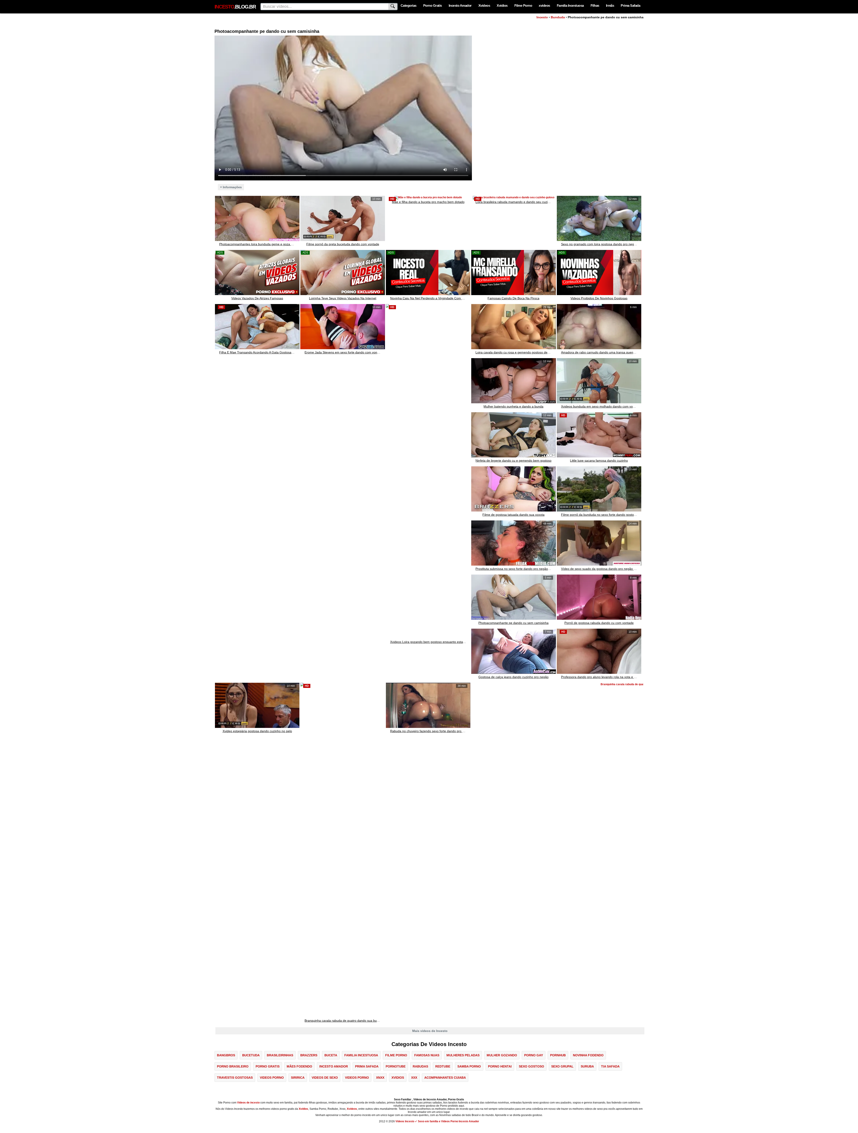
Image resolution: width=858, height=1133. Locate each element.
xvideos (544, 5)
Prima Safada (630, 5)
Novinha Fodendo (588, 1055)
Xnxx (380, 1077)
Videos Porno (272, 1077)
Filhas (595, 5)
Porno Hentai (500, 1066)
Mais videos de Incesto (430, 1031)
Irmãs (610, 5)
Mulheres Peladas (462, 1055)
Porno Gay (533, 1055)
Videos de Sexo (325, 1077)
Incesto (542, 17)
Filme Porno (523, 5)
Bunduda (558, 17)
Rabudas (420, 1066)
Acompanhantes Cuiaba (445, 1077)
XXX (414, 1077)
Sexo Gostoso (531, 1066)
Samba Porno (469, 1066)
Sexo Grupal (562, 1066)
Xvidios (502, 5)
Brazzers (308, 1055)
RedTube (442, 1066)
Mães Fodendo (299, 1066)
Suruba (587, 1066)
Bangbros (226, 1055)
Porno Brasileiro (232, 1066)
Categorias (408, 5)
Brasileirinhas (280, 1055)
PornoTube (396, 1066)
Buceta (330, 1055)
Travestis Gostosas (235, 1077)
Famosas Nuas (426, 1055)
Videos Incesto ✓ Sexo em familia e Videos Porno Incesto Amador (437, 1121)
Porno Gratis (432, 5)
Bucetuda (251, 1055)
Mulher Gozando (502, 1055)
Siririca (298, 1077)
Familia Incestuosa (570, 5)
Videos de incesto (248, 1102)
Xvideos (484, 5)
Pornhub (558, 1055)
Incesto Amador (460, 5)
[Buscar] (393, 6)
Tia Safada (610, 1066)
